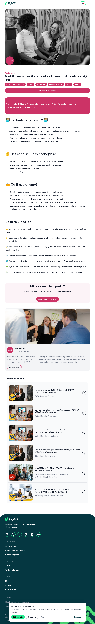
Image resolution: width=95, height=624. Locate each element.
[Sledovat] (84, 393)
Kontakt (8, 585)
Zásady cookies (79, 617)
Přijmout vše (18, 617)
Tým (6, 581)
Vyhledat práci (11, 546)
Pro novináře (10, 589)
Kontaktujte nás (12, 570)
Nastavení (32, 617)
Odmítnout (45, 617)
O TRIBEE (9, 566)
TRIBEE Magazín (12, 554)
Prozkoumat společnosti (15, 550)
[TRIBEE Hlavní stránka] (10, 3)
